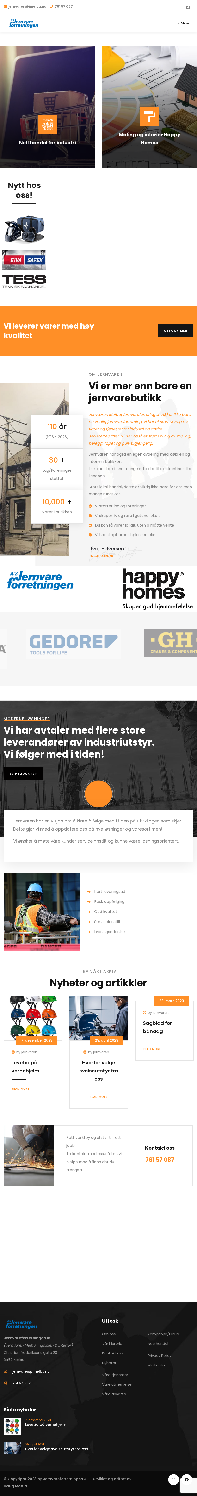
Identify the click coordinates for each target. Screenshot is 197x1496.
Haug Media (16, 1486)
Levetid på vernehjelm (45, 1424)
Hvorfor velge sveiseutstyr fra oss (98, 1070)
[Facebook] (186, 1479)
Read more (21, 1089)
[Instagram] (173, 1479)
